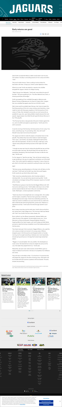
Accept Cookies (46, 404)
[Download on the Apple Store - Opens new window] (27, 391)
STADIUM (19, 353)
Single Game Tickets (30, 359)
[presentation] (60, 311)
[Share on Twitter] (43, 34)
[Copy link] (48, 34)
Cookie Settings (46, 398)
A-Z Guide (20, 364)
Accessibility (20, 366)
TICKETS (29, 353)
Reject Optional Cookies (46, 401)
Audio (49, 361)
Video (49, 359)
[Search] (44, 19)
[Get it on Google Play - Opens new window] (35, 391)
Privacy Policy (22, 404)
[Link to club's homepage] (2, 19)
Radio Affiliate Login (49, 368)
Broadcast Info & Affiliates (49, 364)
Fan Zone (39, 358)
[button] (29, 310)
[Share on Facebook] (41, 34)
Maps (10, 363)
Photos (49, 357)
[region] (31, 401)
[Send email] (46, 34)
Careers (61, 372)
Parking (10, 361)
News (49, 355)
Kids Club (39, 381)
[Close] (60, 401)
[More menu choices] (42, 19)
